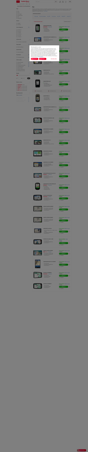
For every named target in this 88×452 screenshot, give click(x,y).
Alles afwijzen (43, 58)
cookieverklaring (40, 56)
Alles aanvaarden (34, 58)
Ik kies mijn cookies (54, 58)
